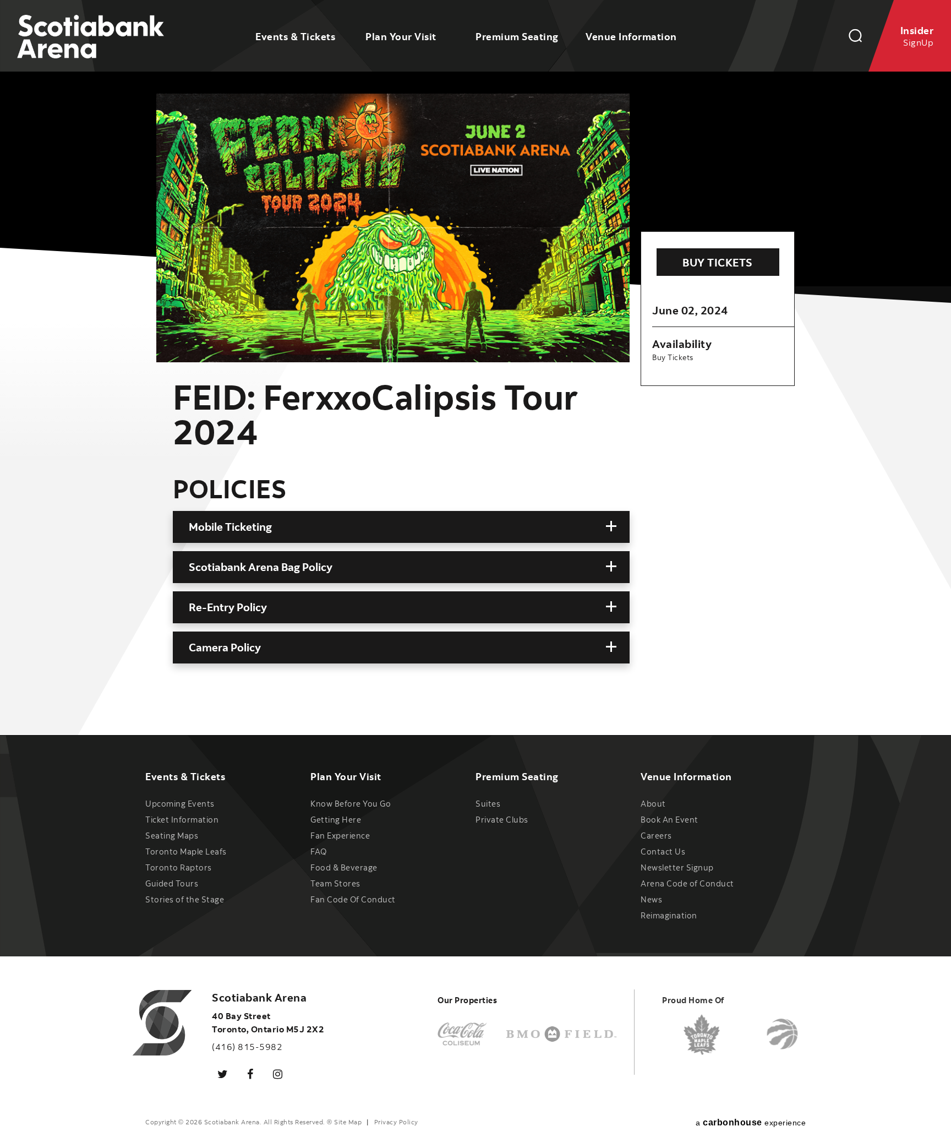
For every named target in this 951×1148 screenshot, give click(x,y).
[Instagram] (278, 1074)
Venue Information (631, 36)
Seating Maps (171, 835)
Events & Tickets (295, 36)
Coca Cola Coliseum (462, 1034)
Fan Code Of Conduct (353, 899)
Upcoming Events (180, 803)
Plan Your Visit (400, 36)
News (651, 899)
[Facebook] (250, 1074)
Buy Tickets (717, 262)
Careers (656, 835)
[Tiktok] (305, 1067)
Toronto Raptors (178, 867)
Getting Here (335, 819)
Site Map (348, 1122)
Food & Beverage (344, 867)
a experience (751, 1122)
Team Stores (335, 883)
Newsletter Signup (677, 867)
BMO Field (561, 1034)
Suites (488, 803)
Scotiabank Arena (91, 37)
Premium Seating (517, 36)
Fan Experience (340, 835)
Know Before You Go (350, 803)
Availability (682, 344)
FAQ (318, 851)
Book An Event (669, 819)
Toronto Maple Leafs (186, 851)
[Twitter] (223, 1074)
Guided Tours (171, 883)
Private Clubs (502, 819)
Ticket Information (181, 819)
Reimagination (669, 915)
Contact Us (663, 851)
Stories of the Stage (184, 899)
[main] (475, 367)
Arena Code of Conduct (687, 883)
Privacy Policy (396, 1122)
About (653, 803)
